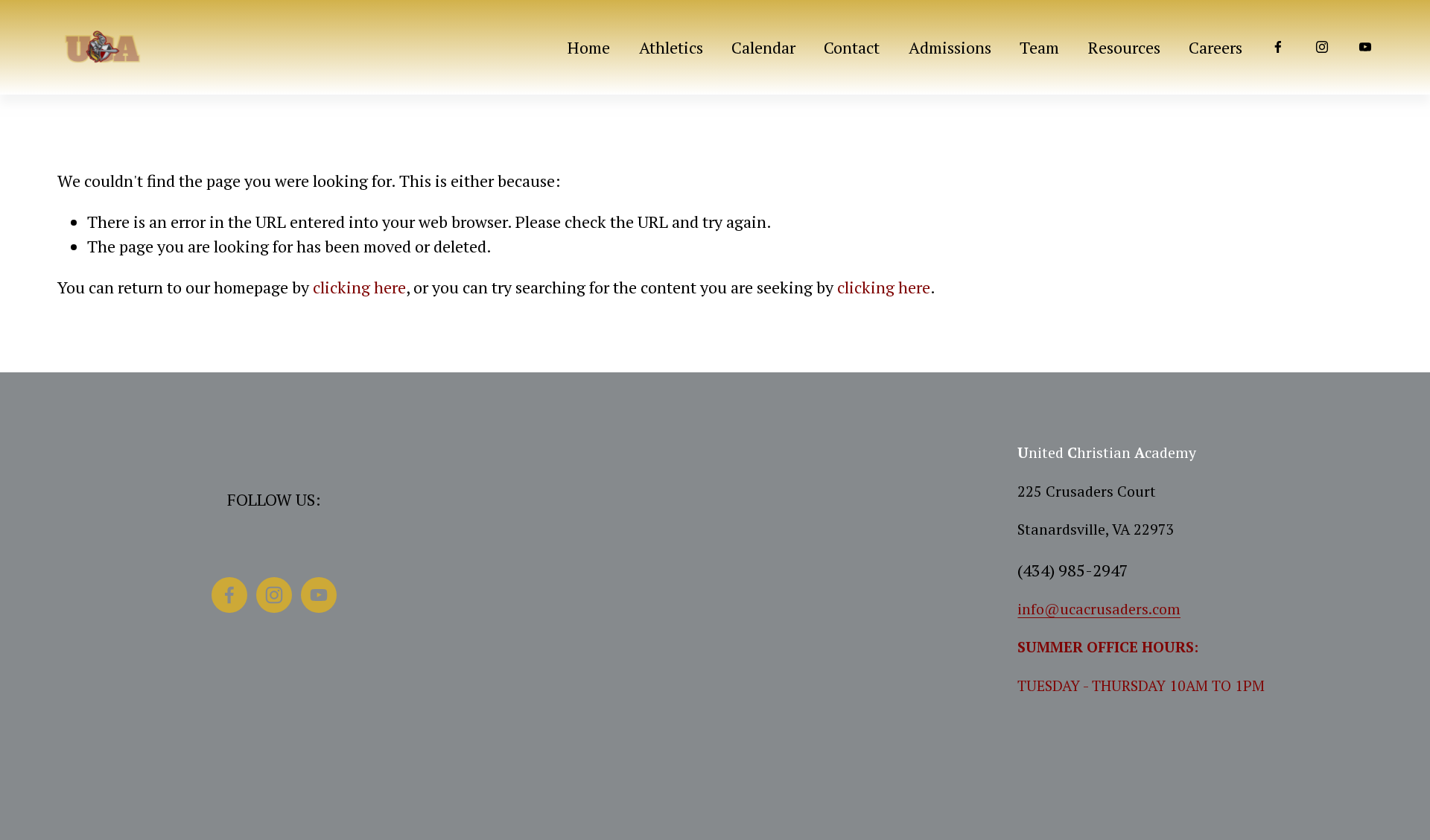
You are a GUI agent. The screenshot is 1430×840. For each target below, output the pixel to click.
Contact (852, 47)
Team (1039, 47)
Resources (1124, 47)
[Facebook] (1278, 46)
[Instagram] (1322, 46)
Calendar (763, 47)
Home (589, 47)
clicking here (359, 287)
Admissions (950, 47)
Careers (1215, 47)
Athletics (671, 47)
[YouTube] (1365, 46)
